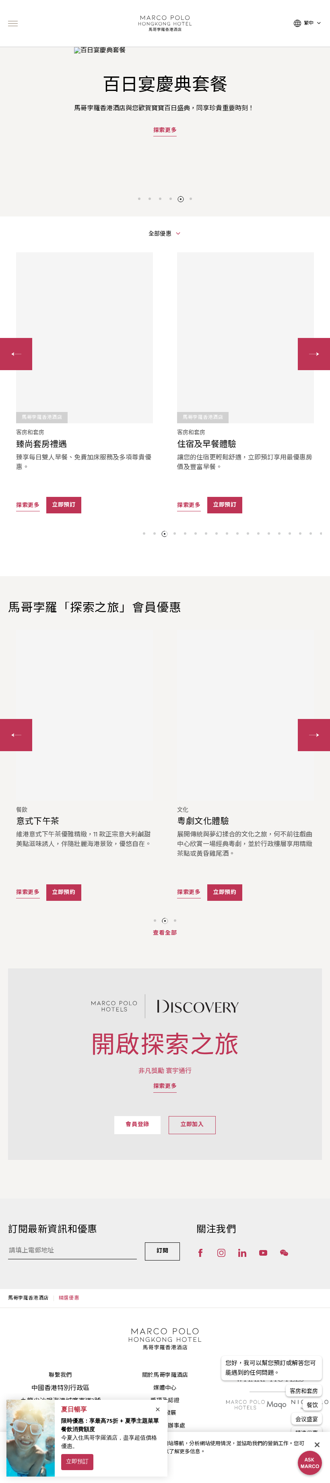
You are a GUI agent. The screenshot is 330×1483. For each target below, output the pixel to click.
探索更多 (165, 130)
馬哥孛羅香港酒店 (28, 1298)
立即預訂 (64, 505)
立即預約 (64, 892)
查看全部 (165, 933)
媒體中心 (164, 1388)
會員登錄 (137, 1124)
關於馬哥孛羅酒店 (165, 1375)
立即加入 (192, 1124)
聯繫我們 (60, 1375)
